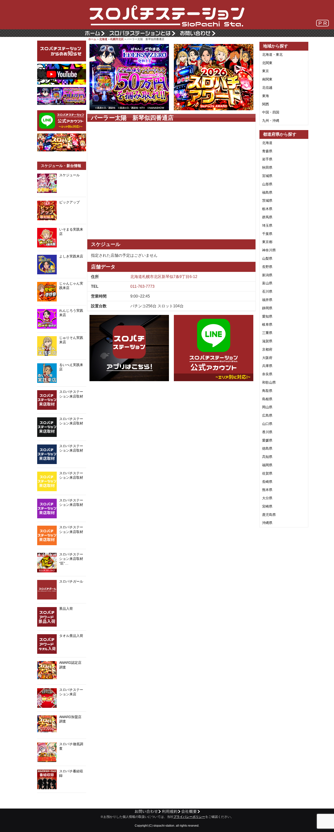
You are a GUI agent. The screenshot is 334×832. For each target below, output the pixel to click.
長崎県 (267, 482)
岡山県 (267, 407)
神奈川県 (269, 250)
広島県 (267, 415)
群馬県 (267, 217)
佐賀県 (267, 473)
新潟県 (267, 275)
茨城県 (267, 200)
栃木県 (267, 209)
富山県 (267, 283)
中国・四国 (270, 112)
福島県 (267, 192)
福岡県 (267, 465)
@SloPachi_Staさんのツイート (62, 800)
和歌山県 (269, 382)
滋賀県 (267, 341)
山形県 (267, 184)
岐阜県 (267, 324)
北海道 (103, 39)
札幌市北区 (117, 39)
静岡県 (267, 308)
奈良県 (267, 374)
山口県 (267, 424)
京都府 (267, 349)
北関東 (267, 63)
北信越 (267, 87)
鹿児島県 (269, 515)
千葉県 (267, 234)
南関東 (267, 79)
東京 (265, 71)
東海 (265, 96)
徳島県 (267, 448)
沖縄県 (267, 523)
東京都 (267, 242)
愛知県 (267, 316)
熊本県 (267, 490)
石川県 (267, 291)
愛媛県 (267, 440)
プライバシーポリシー (189, 817)
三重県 (267, 333)
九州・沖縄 (270, 120)
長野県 (267, 267)
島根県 (267, 399)
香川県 (267, 432)
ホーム (92, 39)
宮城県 (267, 176)
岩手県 (267, 159)
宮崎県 (267, 506)
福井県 (267, 300)
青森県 (267, 151)
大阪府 (267, 358)
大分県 (267, 498)
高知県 (267, 457)
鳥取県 (267, 391)
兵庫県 (267, 366)
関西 (265, 104)
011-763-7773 (142, 286)
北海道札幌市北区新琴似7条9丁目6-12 (163, 277)
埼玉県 (267, 225)
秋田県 (267, 167)
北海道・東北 (272, 54)
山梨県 (267, 258)
